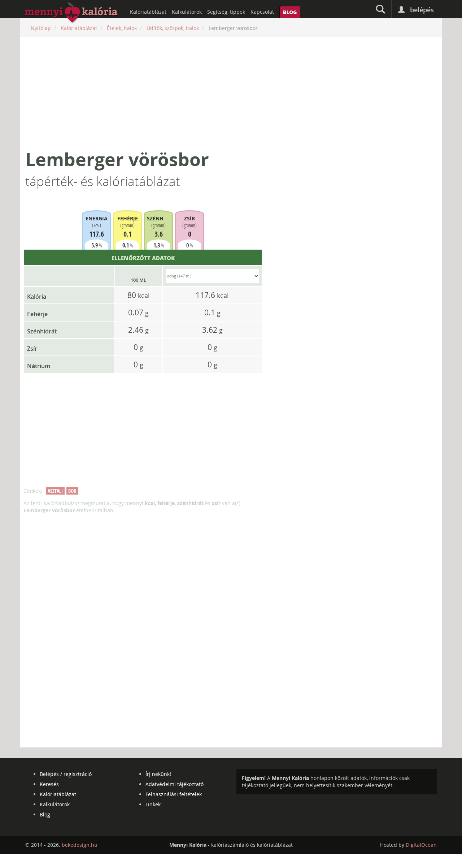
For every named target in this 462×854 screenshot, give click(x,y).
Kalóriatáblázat (148, 11)
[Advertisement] (231, 92)
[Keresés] (380, 9)
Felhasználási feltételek (173, 794)
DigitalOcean (421, 844)
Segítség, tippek (226, 11)
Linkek (153, 804)
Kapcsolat (262, 11)
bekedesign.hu (79, 844)
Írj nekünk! (158, 774)
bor (72, 490)
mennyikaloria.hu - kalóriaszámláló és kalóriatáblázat (71, 13)
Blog (290, 12)
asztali (55, 490)
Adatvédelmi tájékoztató (174, 784)
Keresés (49, 784)
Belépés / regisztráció (66, 774)
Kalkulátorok (187, 11)
